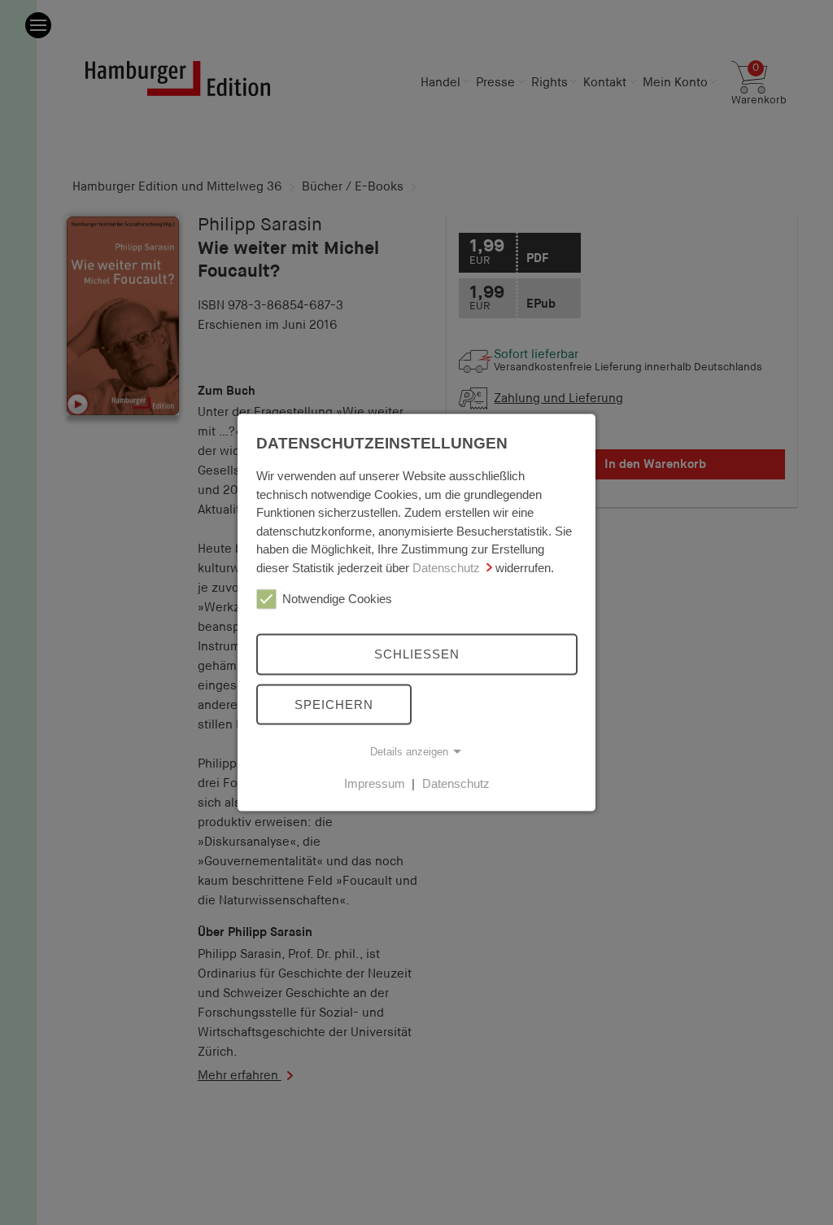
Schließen (417, 654)
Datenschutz (446, 567)
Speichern (333, 704)
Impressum (374, 783)
